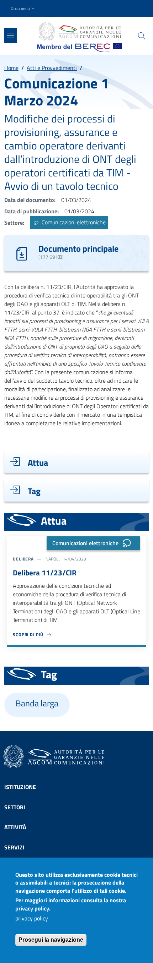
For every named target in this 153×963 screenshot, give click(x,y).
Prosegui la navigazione (51, 940)
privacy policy (31, 918)
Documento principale (78, 248)
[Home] (79, 31)
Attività (15, 827)
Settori (14, 807)
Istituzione (20, 787)
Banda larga (37, 703)
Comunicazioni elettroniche (73, 222)
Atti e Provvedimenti (52, 68)
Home (11, 68)
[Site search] (141, 36)
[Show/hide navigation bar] (10, 35)
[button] (23, 8)
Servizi (14, 847)
